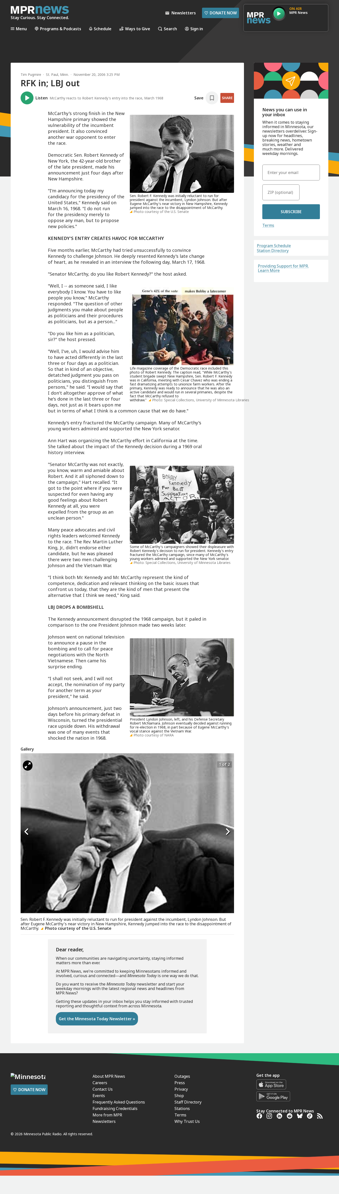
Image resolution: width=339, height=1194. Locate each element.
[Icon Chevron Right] (228, 831)
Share (227, 97)
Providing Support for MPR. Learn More (283, 268)
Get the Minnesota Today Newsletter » (97, 1018)
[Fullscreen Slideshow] (28, 765)
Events (99, 1095)
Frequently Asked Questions (119, 1102)
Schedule (102, 29)
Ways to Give (137, 29)
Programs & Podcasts (60, 29)
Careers (100, 1082)
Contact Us (103, 1089)
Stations (182, 1108)
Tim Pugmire (31, 74)
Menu (21, 29)
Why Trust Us (187, 1121)
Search (170, 29)
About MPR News (109, 1076)
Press (179, 1082)
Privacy (181, 1089)
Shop (179, 1095)
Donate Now (220, 13)
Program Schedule (274, 245)
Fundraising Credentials (115, 1108)
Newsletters (104, 1121)
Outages (182, 1076)
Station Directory (273, 250)
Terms (268, 225)
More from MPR (107, 1115)
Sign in (196, 29)
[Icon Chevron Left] (27, 831)
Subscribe (291, 211)
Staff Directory (188, 1102)
